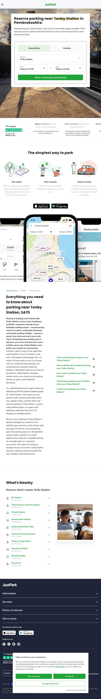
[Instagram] (8, 644)
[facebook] (3, 644)
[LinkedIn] (18, 644)
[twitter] (13, 644)
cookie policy (60, 666)
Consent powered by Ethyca (74, 690)
